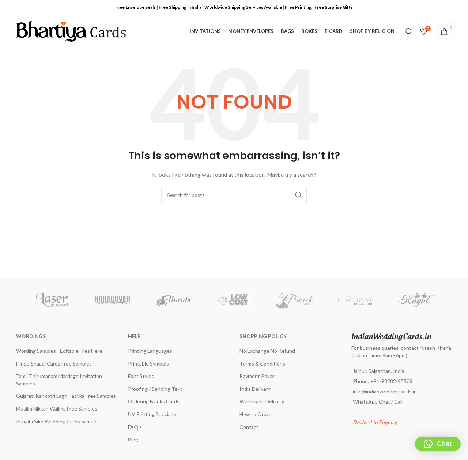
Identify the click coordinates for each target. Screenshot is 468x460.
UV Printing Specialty (152, 414)
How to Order (255, 414)
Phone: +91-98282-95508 (382, 381)
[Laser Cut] (52, 300)
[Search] (409, 31)
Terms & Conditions (262, 363)
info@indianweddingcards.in (385, 391)
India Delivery (255, 389)
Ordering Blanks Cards (154, 401)
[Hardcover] (112, 300)
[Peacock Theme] (294, 300)
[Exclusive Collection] (355, 300)
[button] (438, 444)
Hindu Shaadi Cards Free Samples (54, 363)
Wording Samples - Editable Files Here (59, 351)
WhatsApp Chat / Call (378, 402)
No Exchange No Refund (267, 351)
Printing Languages (150, 351)
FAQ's (135, 427)
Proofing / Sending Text (155, 389)
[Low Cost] (234, 300)
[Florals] (173, 300)
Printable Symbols (148, 363)
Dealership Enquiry (375, 422)
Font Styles (141, 376)
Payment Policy (257, 376)
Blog (133, 439)
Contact (248, 427)
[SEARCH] (298, 195)
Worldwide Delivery (261, 401)
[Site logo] (71, 31)
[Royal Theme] (416, 300)
